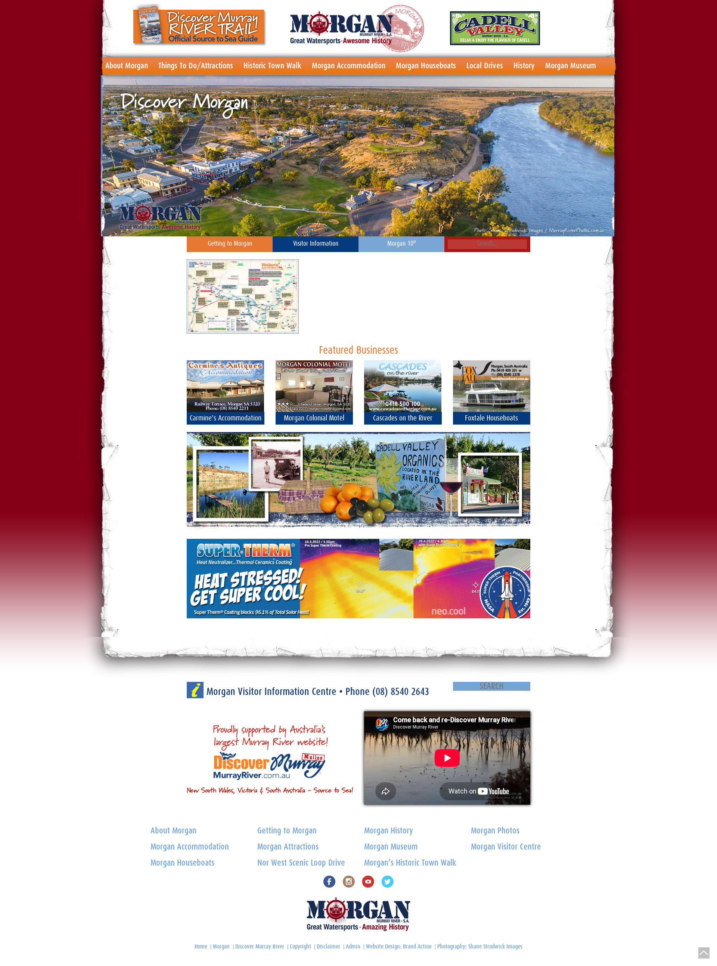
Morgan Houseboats (426, 66)
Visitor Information (315, 243)
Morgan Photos (495, 831)
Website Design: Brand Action (399, 947)
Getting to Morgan (230, 243)
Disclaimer (328, 947)
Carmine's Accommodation (225, 418)
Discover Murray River (259, 947)
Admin (353, 947)
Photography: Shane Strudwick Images (479, 947)
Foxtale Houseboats (491, 418)
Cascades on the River (402, 418)
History (524, 66)
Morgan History (388, 831)
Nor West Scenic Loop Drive (301, 863)
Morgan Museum (570, 66)
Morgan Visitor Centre (506, 847)
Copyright (300, 947)
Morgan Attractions (288, 847)
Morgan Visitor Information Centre (273, 692)
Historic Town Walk (272, 66)
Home (201, 947)
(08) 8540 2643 (400, 692)
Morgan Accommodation (348, 66)
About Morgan (126, 66)
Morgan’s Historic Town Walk (410, 863)
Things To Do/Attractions (195, 66)
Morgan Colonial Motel (314, 418)
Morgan (221, 947)
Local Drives (484, 66)
